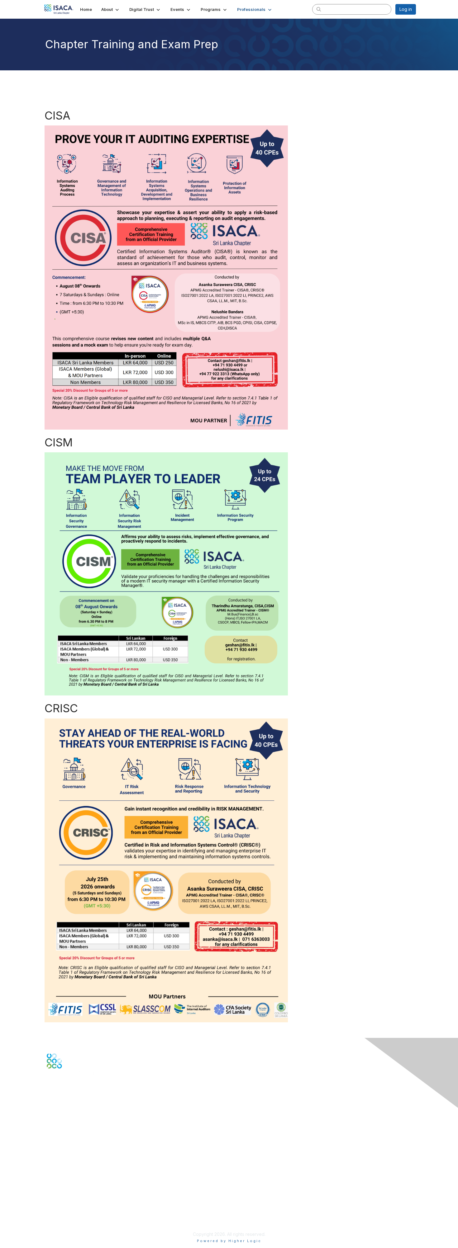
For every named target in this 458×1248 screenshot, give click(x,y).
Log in (405, 9)
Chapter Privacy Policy (70, 1224)
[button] (111, 9)
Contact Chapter (63, 1116)
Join (51, 1152)
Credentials (58, 1164)
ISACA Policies (61, 1203)
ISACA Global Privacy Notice (76, 1215)
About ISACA (60, 1191)
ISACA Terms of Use (67, 1209)
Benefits (55, 1158)
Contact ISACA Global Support (78, 1125)
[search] (318, 9)
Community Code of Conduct (76, 1197)
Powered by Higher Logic (229, 1241)
